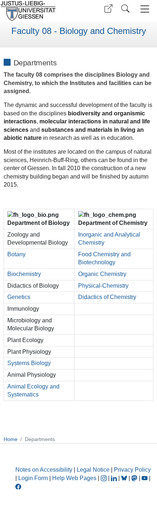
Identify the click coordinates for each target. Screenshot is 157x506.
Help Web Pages (74, 478)
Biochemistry (24, 274)
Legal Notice (93, 470)
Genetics (18, 297)
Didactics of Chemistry (107, 297)
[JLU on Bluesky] (125, 478)
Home (11, 439)
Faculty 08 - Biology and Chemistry (78, 31)
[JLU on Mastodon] (135, 478)
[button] (108, 8)
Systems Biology (29, 363)
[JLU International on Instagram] (104, 478)
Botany (16, 254)
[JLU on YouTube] (145, 478)
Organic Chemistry (102, 274)
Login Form (33, 478)
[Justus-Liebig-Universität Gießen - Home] (38, 11)
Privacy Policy (132, 470)
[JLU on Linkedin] (114, 478)
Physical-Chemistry (103, 286)
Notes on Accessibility (44, 470)
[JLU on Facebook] (18, 486)
